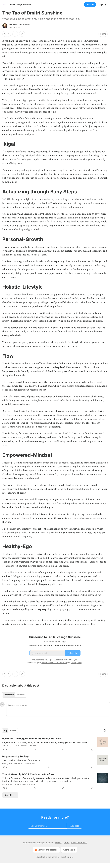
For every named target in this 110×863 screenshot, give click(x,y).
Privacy (58, 842)
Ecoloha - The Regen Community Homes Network (31, 738)
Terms (66, 842)
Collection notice (79, 842)
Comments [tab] (9, 694)
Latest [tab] (13, 730)
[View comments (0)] (15, 34)
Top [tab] (5, 730)
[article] (55, 744)
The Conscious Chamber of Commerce (21, 760)
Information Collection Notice (54, 662)
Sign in (102, 4)
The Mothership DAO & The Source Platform (28, 774)
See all (8, 795)
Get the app (69, 849)
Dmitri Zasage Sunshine (20, 24)
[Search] (105, 730)
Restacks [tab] (21, 694)
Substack (41, 857)
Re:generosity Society (15, 756)
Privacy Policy (76, 662)
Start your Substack (47, 849)
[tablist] (14, 695)
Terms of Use (68, 659)
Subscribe (90, 4)
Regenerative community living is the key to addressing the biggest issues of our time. (44, 742)
